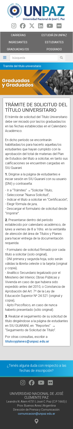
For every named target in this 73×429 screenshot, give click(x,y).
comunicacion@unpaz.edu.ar (36, 413)
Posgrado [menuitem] (49, 50)
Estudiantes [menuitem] (50, 43)
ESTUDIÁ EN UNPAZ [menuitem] (51, 36)
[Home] (36, 11)
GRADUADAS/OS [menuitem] (14, 50)
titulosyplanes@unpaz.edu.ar (27, 341)
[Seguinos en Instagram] (13, 26)
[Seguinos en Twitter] (32, 26)
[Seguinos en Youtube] (50, 26)
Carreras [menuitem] (13, 36)
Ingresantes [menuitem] (13, 43)
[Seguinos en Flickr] (59, 26)
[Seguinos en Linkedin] (40, 26)
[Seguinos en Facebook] (23, 26)
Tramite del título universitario (22, 66)
